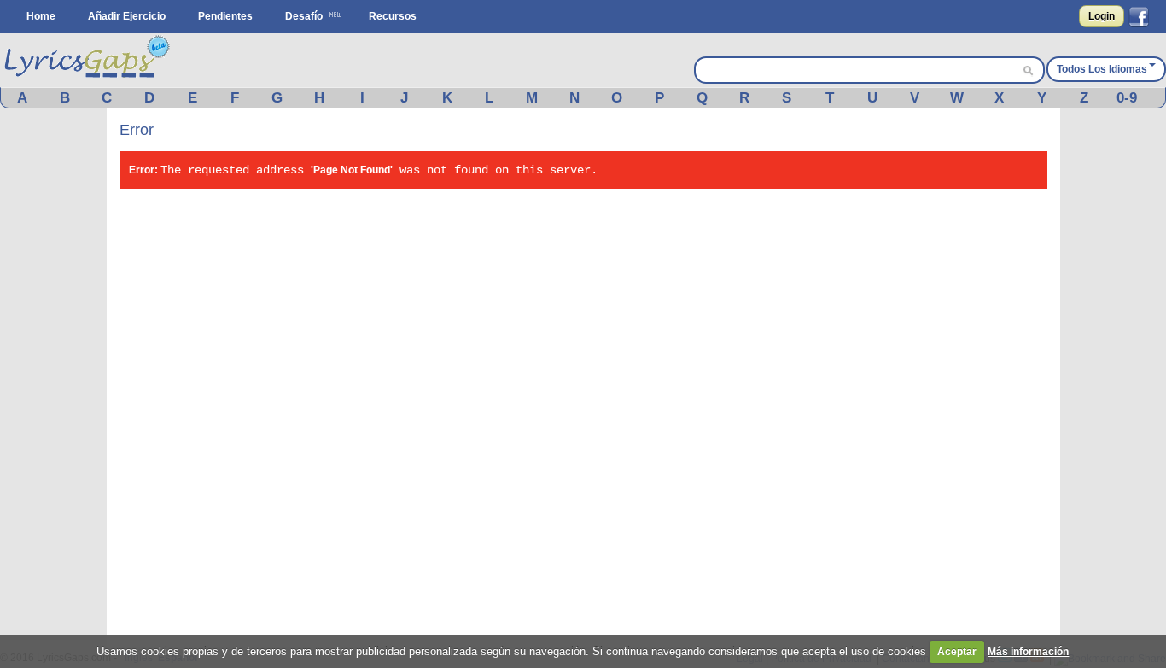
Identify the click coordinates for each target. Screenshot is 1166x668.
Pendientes (225, 16)
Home (40, 16)
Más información (1028, 652)
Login (1101, 16)
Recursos (393, 16)
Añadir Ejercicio (127, 16)
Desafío (304, 16)
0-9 (1126, 98)
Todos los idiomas (1102, 69)
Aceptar (957, 652)
